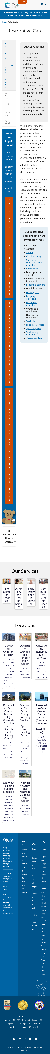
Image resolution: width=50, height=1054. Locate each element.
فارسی (18, 1023)
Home (4, 22)
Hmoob (23, 1027)
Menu (44, 4)
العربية (41, 1023)
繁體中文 (16, 1020)
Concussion (32, 268)
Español (8, 1020)
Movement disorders (31, 304)
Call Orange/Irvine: (9, 247)
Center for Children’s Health (8, 650)
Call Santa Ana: (9, 343)
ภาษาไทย (36, 1027)
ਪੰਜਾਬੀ (12, 1027)
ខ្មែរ (17, 1027)
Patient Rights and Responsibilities (43, 860)
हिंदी (29, 1027)
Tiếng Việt (26, 1020)
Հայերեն (10, 1023)
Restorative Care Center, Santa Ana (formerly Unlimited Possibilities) (41, 718)
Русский (26, 1023)
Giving (24, 892)
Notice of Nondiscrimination (43, 903)
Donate (22, 2)
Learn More (37, 15)
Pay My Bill (33, 879)
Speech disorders (35, 324)
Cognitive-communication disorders (34, 262)
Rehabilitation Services (6, 594)
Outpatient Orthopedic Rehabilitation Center (25, 654)
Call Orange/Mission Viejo (9, 446)
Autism (29, 252)
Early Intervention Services (31, 596)
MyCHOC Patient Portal (34, 915)
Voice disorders (34, 338)
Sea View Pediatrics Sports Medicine (8, 787)
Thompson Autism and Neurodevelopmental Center (25, 791)
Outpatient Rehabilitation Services (41, 651)
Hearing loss (32, 292)
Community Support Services (43, 597)
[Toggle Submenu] (12, 65)
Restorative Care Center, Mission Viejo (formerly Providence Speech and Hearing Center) (8, 721)
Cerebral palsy (33, 256)
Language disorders (31, 297)
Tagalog (35, 1020)
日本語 (34, 1023)
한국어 (42, 1020)
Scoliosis (30, 321)
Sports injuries (33, 328)
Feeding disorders (35, 284)
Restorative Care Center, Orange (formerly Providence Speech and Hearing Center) (25, 720)
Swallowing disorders (32, 333)
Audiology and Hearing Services (18, 597)
